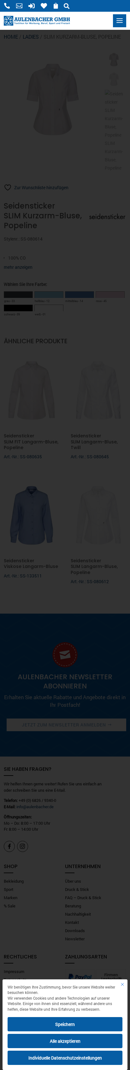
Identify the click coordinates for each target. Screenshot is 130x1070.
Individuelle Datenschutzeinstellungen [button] (65, 1058)
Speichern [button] (65, 1024)
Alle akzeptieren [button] (65, 1041)
